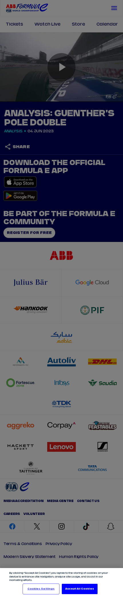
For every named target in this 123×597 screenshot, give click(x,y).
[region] (61, 582)
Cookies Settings (41, 589)
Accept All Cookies (79, 589)
